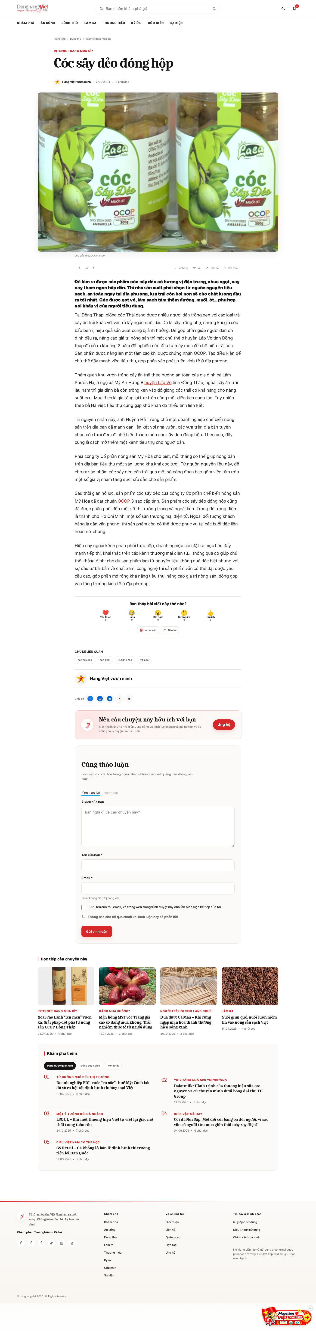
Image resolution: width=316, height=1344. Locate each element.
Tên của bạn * (92, 855)
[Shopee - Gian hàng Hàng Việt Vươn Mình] (286, 1316)
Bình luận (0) (90, 793)
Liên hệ (170, 1229)
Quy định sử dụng (245, 1222)
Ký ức (136, 23)
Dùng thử (70, 23)
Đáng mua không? (114, 1011)
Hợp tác (171, 1245)
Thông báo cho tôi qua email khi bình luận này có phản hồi (133, 917)
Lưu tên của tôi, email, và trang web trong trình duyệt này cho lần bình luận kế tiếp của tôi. (156, 907)
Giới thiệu (172, 1222)
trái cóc (144, 660)
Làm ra (90, 23)
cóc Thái (105, 660)
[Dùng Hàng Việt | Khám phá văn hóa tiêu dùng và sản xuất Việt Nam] (21, 1216)
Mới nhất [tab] (113, 1065)
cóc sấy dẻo (85, 660)
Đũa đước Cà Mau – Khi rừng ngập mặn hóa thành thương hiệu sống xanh (185, 1022)
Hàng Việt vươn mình (111, 678)
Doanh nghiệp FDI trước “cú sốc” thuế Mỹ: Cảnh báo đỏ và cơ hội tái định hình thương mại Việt (103, 1085)
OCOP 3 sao (125, 660)
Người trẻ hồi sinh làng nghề (185, 1011)
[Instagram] (62, 1243)
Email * (87, 878)
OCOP (124, 501)
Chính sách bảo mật (247, 1237)
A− (80, 268)
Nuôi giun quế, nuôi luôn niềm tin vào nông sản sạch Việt (249, 1020)
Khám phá (25, 23)
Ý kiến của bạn (92, 802)
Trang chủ (59, 38)
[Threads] (72, 1243)
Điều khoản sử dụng (246, 1229)
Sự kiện (176, 23)
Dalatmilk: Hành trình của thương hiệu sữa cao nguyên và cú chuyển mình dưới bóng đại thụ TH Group (218, 1091)
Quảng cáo (173, 1237)
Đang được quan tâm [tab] (60, 1065)
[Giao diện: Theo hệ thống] (283, 8)
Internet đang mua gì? (98, 38)
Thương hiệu (114, 23)
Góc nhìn (156, 23)
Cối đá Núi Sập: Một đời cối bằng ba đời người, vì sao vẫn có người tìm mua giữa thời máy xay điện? (221, 1122)
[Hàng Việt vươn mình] (31, 1243)
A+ (94, 268)
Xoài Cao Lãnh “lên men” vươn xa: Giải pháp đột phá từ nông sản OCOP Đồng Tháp (65, 1022)
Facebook (110, 793)
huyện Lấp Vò (157, 382)
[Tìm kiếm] (214, 8)
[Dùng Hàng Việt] (21, 1243)
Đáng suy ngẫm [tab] (90, 1065)
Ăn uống (47, 23)
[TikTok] (51, 1243)
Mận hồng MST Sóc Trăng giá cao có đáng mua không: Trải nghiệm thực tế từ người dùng (125, 1022)
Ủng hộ (223, 724)
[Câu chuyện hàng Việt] (41, 1243)
